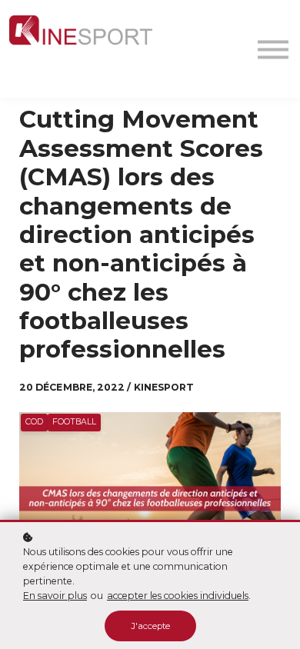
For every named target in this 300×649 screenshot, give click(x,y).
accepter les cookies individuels (177, 595)
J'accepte (150, 626)
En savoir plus (55, 595)
